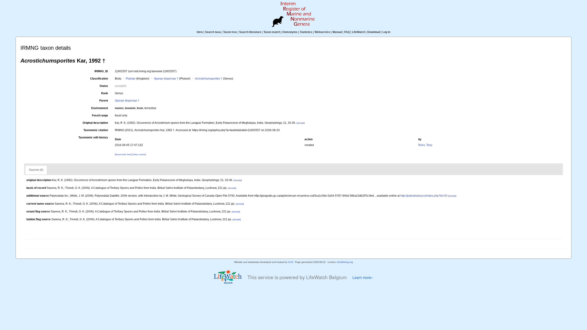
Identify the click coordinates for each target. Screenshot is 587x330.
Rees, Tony (425, 145)
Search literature (250, 32)
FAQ (347, 32)
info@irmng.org (345, 262)
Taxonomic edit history (93, 137)
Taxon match (271, 32)
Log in (386, 32)
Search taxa (213, 32)
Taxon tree (230, 32)
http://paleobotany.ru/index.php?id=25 (423, 195)
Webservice (322, 32)
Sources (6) (36, 169)
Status (104, 86)
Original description (95, 122)
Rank (104, 93)
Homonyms (290, 32)
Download (373, 32)
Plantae (131, 78)
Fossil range (100, 115)
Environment (99, 108)
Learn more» (362, 277)
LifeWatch (358, 32)
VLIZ (290, 262)
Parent (103, 100)
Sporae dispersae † (166, 78)
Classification (99, 78)
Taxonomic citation (95, 130)
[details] (300, 123)
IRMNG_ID (101, 71)
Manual (337, 32)
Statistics (306, 32)
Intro (200, 32)
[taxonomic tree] (124, 154)
